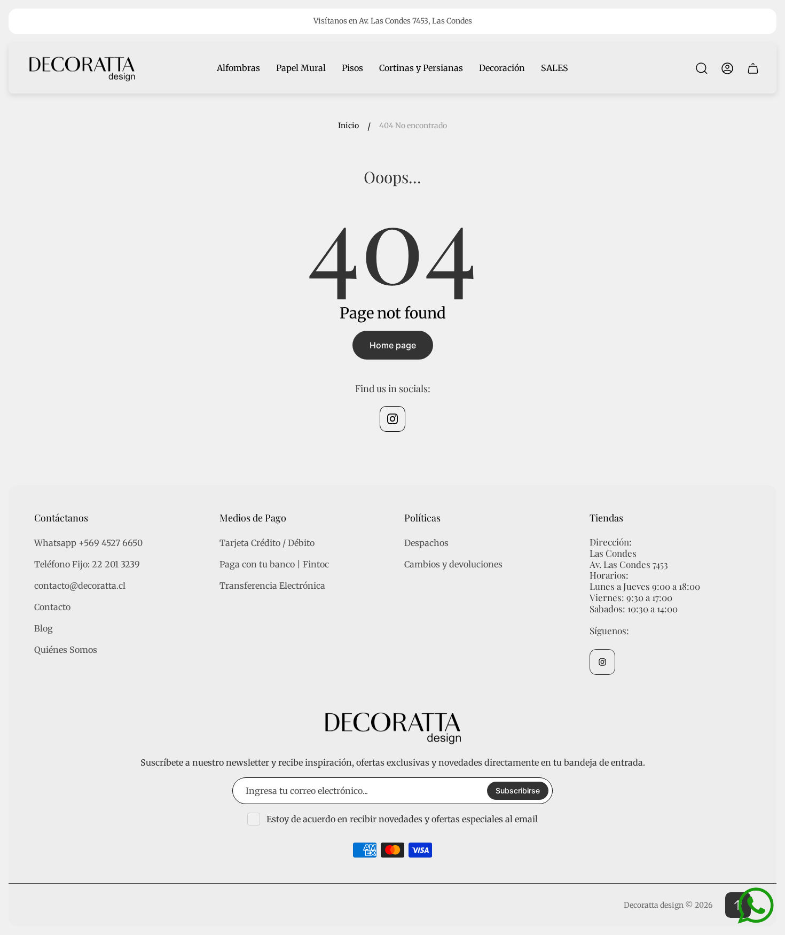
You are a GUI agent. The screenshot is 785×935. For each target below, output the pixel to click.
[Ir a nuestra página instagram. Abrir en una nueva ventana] (392, 419)
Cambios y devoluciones (453, 564)
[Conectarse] (727, 68)
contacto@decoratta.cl (79, 585)
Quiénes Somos (65, 649)
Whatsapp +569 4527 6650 (88, 542)
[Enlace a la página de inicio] (392, 727)
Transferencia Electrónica (272, 585)
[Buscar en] (701, 68)
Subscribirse (518, 790)
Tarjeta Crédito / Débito (267, 542)
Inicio (348, 125)
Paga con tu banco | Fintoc (274, 564)
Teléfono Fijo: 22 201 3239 (87, 564)
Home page (393, 345)
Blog (43, 628)
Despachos (426, 542)
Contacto (52, 607)
